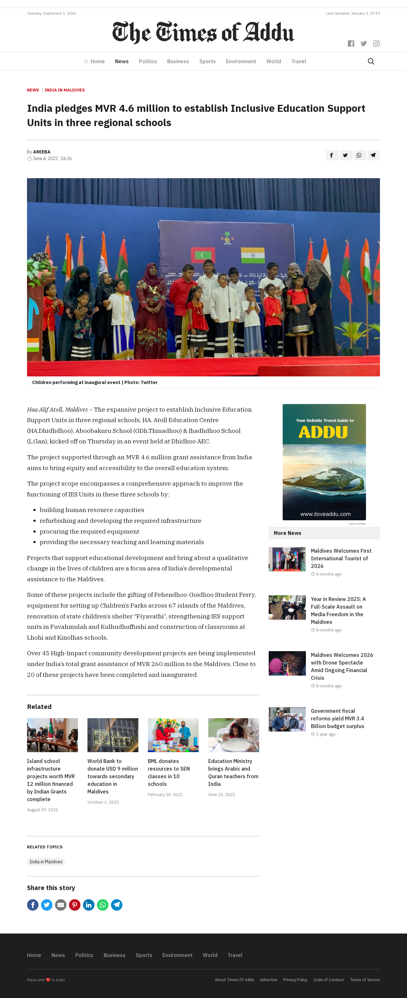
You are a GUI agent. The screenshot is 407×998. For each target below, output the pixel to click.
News (122, 61)
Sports (207, 61)
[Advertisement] (324, 807)
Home (98, 61)
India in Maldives (65, 90)
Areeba (42, 152)
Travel (298, 61)
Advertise (268, 979)
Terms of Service (365, 979)
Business (178, 61)
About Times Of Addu (234, 979)
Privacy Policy (295, 979)
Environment (241, 61)
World (273, 61)
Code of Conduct (329, 979)
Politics (148, 61)
